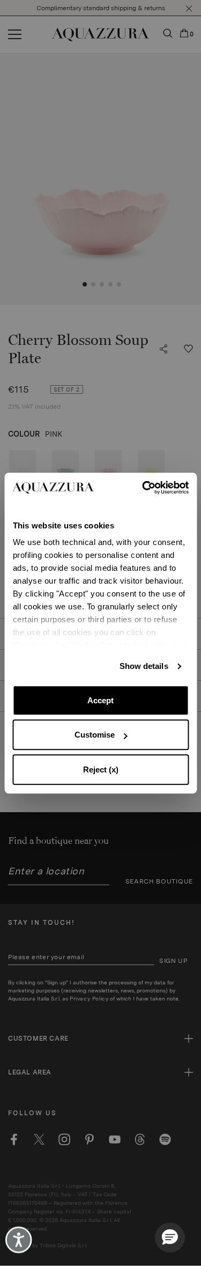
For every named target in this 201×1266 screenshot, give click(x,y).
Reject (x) (100, 769)
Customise (95, 734)
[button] (170, 1238)
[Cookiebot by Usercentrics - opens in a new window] (143, 488)
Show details (144, 666)
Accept (100, 700)
